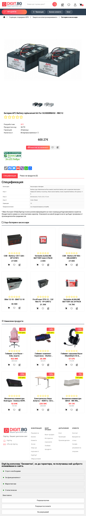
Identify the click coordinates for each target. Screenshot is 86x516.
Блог (69, 12)
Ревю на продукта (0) (29, 176)
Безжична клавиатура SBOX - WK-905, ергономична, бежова (71, 401)
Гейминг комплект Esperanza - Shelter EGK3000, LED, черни (43, 356)
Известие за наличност (38, 147)
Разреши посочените (43, 506)
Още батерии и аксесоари (16, 222)
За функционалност (12, 478)
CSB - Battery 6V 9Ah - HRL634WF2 (71, 257)
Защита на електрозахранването (45, 17)
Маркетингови (10, 484)
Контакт (75, 433)
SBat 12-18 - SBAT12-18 (14, 299)
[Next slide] (78, 60)
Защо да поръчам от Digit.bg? (35, 451)
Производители (64, 440)
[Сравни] (62, 4)
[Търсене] (54, 4)
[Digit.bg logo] (15, 431)
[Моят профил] (75, 4)
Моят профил (49, 434)
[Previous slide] (7, 60)
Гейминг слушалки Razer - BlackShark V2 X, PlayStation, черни (72, 356)
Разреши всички (43, 500)
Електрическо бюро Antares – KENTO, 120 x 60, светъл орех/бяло (43, 401)
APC (22, 124)
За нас (33, 444)
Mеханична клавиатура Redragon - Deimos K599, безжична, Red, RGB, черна (14, 402)
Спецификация (9, 176)
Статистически (11, 490)
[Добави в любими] (52, 148)
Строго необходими (13, 471)
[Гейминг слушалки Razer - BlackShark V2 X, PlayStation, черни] (71, 337)
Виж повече (7, 495)
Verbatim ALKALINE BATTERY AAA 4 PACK (43, 257)
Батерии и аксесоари (69, 17)
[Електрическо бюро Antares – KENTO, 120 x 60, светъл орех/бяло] (43, 382)
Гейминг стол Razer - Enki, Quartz (14, 355)
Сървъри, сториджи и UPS (19, 17)
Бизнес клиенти (55, 12)
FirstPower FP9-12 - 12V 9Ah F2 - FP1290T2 (43, 300)
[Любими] (68, 4)
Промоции (39, 12)
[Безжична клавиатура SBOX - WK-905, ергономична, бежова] (71, 382)
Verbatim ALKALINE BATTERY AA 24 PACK (71, 300)
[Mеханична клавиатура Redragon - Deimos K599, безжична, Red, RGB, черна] (14, 382)
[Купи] (9, 365)
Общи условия (36, 459)
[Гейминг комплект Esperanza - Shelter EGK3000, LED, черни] (43, 337)
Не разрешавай (43, 512)
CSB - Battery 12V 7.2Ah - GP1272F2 (14, 257)
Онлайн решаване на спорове (76, 447)
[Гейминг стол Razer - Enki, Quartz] (14, 337)
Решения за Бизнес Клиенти (35, 436)
